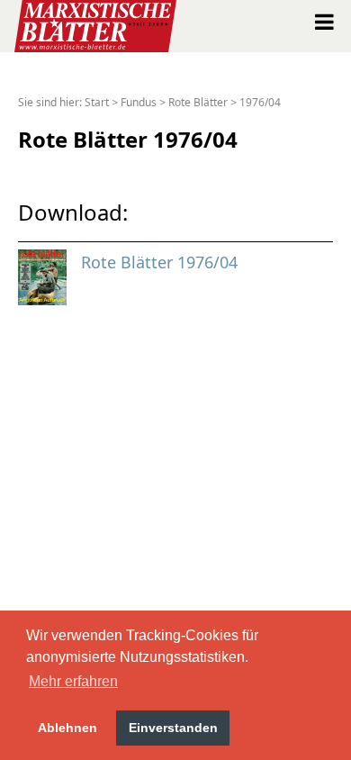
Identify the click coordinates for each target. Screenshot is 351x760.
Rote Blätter (198, 102)
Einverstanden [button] (173, 727)
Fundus (139, 102)
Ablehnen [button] (67, 727)
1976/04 (260, 102)
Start (97, 102)
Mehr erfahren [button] (73, 681)
